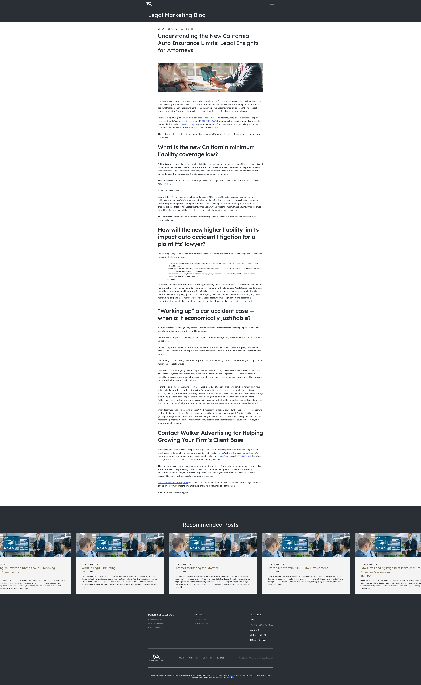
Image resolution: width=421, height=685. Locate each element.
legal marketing (215, 291)
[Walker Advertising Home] (149, 4)
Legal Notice (207, 658)
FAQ (252, 619)
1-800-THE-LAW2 (208, 121)
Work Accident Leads (156, 624)
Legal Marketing (90, 564)
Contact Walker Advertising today (173, 482)
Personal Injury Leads (156, 628)
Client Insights (167, 29)
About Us (200, 614)
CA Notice (220, 658)
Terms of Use (193, 658)
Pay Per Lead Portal (261, 624)
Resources (256, 614)
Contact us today (186, 124)
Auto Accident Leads (155, 619)
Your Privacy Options (225, 677)
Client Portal (258, 634)
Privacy (181, 658)
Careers (254, 629)
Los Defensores (189, 121)
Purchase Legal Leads (161, 614)
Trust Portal (258, 639)
